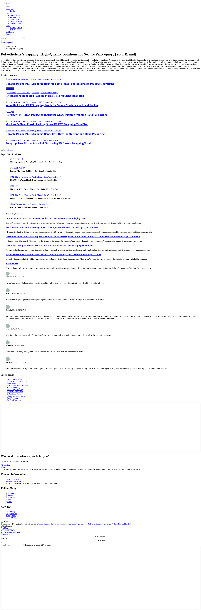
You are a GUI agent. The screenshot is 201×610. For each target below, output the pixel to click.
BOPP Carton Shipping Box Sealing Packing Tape (29, 207)
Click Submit (6, 465)
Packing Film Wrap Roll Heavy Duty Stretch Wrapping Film (33, 171)
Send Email (5, 528)
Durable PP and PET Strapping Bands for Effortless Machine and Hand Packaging (55, 133)
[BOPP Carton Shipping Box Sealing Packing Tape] (31, 204)
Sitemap (40, 524)
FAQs (12, 11)
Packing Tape (15, 17)
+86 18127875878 (12, 479)
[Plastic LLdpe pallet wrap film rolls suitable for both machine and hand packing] (35, 195)
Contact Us (10, 34)
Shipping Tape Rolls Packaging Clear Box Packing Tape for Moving (36, 162)
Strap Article (12, 263)
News (8, 26)
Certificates (10, 32)
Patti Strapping (12, 398)
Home (8, 7)
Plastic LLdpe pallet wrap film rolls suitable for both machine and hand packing (40, 198)
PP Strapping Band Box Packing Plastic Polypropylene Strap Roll (45, 95)
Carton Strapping (13, 388)
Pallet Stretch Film (14, 383)
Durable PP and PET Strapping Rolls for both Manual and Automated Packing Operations (60, 83)
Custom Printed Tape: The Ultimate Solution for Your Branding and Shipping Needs (46, 218)
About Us (9, 9)
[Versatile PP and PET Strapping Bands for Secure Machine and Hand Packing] (33, 102)
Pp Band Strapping (14, 400)
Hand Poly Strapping (15, 390)
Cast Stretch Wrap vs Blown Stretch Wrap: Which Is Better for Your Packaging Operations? (50, 245)
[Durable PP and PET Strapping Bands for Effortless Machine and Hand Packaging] (33, 131)
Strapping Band (16, 21)
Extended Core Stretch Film (17, 381)
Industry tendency (16, 30)
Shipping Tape (49, 524)
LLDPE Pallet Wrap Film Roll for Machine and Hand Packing (33, 180)
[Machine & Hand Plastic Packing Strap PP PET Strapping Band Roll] (33, 121)
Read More (10, 89)
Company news (16, 28)
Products (9, 13)
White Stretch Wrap (14, 379)
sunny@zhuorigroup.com (15, 481)
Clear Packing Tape (99, 524)
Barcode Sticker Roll (15, 392)
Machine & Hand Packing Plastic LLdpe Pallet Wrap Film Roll (34, 189)
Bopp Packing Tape (114, 524)
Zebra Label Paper (14, 394)
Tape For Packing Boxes (16, 396)
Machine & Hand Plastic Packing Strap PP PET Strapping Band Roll (47, 124)
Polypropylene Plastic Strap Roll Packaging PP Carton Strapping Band (48, 143)
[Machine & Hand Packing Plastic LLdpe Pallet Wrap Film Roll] (14, 186)
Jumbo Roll (14, 19)
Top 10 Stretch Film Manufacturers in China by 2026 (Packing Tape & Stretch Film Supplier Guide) (53, 254)
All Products (127, 524)
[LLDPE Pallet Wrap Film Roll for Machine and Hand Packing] (35, 177)
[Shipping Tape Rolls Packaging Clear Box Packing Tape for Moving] (16, 159)
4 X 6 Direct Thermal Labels (17, 385)
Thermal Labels (16, 24)
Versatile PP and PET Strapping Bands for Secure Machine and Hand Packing (52, 105)
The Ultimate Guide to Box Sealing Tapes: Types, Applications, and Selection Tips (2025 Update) (52, 227)
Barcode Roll (86, 524)
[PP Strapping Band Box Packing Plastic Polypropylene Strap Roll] (32, 93)
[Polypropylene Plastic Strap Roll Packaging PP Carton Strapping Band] (32, 140)
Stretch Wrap (15, 15)
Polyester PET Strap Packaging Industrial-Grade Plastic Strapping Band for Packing (56, 114)
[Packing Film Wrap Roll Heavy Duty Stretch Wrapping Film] (17, 168)
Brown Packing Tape (63, 524)
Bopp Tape (76, 524)
